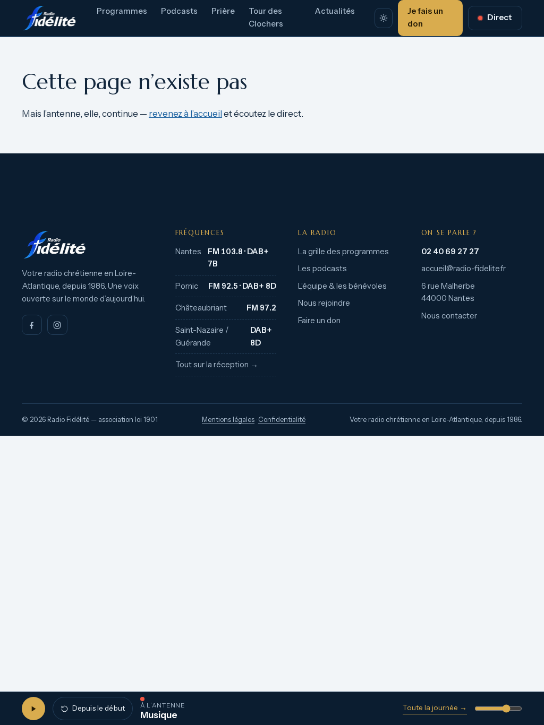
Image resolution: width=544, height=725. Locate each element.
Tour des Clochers (266, 17)
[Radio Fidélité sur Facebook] (32, 325)
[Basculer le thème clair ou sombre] (383, 18)
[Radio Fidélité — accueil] (49, 18)
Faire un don (319, 320)
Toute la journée (435, 707)
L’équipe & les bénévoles (342, 286)
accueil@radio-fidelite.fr (463, 268)
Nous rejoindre (324, 303)
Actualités (335, 11)
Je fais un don (425, 17)
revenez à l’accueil (185, 113)
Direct (499, 17)
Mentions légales (228, 420)
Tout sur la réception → (216, 364)
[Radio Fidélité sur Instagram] (57, 325)
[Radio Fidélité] (88, 244)
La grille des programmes (343, 251)
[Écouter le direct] (33, 708)
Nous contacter (449, 316)
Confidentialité (281, 420)
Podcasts (179, 11)
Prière (223, 11)
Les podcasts (322, 268)
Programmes (122, 11)
